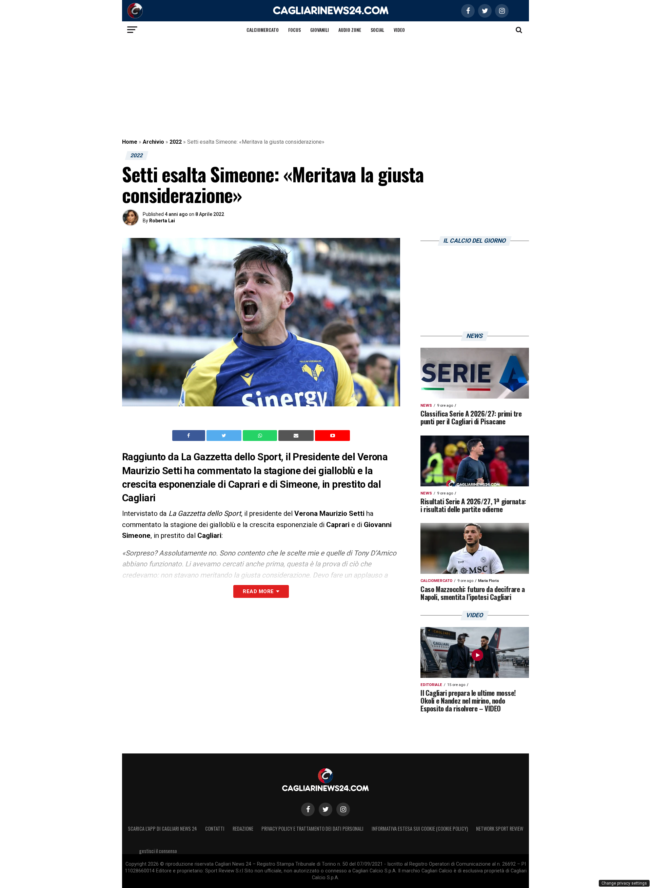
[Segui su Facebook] (308, 809)
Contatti (214, 828)
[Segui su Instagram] (343, 809)
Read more (258, 591)
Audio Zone (349, 29)
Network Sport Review (499, 828)
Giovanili (319, 29)
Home (129, 142)
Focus (294, 29)
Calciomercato (262, 29)
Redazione (243, 828)
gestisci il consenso (158, 850)
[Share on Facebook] (189, 435)
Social (377, 29)
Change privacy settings (624, 883)
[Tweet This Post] (224, 435)
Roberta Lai (162, 220)
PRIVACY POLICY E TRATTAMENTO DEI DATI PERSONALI (312, 828)
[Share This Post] (261, 435)
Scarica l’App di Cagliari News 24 (162, 828)
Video (399, 29)
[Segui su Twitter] (325, 809)
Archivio (153, 142)
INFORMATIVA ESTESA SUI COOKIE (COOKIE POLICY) (420, 828)
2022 (176, 142)
